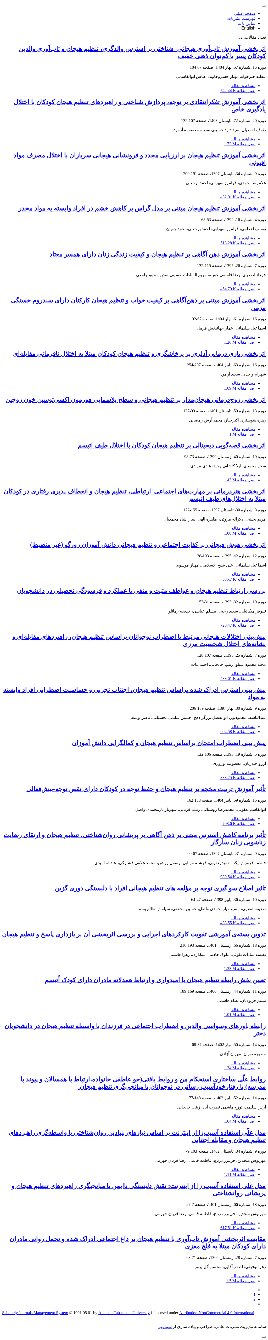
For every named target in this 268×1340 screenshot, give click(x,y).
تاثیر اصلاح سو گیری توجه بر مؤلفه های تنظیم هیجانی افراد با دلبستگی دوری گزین (160, 888)
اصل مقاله (237, 90)
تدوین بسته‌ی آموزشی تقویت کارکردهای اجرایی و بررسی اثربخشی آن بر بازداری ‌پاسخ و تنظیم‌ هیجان (134, 934)
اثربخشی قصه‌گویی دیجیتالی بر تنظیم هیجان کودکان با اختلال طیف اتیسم (172, 445)
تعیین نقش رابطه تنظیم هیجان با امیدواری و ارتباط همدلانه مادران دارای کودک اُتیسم (155, 980)
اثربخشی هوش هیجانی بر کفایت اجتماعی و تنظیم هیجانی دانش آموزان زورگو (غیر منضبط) (148, 544)
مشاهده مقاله (243, 85)
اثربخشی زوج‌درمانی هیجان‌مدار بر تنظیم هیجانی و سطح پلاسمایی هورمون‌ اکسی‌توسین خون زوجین (135, 399)
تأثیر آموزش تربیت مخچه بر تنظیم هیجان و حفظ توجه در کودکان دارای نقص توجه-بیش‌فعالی (146, 788)
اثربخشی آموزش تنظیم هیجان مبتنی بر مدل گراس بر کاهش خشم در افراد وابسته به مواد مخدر (142, 208)
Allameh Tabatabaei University (124, 1312)
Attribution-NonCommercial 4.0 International (216, 1312)
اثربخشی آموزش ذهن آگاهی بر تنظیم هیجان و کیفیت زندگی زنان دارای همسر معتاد (157, 254)
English (248, 28)
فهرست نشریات (241, 18)
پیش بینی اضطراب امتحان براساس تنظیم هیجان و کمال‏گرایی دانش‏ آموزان (169, 743)
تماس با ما (246, 23)
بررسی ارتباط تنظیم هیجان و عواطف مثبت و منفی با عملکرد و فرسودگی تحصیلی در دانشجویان (141, 590)
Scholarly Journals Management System (35, 1312)
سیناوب (165, 1326)
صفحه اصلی (244, 13)
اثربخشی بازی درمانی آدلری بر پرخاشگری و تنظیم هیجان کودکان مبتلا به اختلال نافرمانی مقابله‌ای (139, 353)
